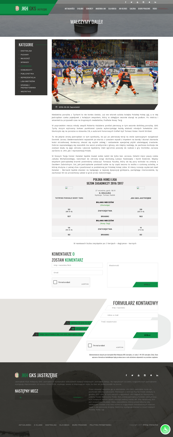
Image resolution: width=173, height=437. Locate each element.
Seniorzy (89, 8)
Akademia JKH (101, 8)
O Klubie (80, 8)
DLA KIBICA (64, 425)
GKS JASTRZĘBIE (39, 375)
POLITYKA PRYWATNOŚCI (100, 425)
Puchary (25, 55)
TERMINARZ (77, 397)
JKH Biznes (123, 8)
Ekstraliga (26, 51)
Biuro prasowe (144, 8)
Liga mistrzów (28, 81)
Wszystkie (26, 91)
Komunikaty (26, 70)
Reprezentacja (28, 77)
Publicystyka (27, 74)
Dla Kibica (112, 8)
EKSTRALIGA (50, 425)
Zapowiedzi (26, 66)
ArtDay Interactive (150, 425)
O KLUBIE (38, 425)
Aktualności (70, 8)
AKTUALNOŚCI (25, 425)
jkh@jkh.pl (80, 329)
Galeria (133, 8)
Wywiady (25, 62)
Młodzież (25, 58)
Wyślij (147, 284)
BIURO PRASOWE (79, 425)
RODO (155, 8)
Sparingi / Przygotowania (28, 86)
